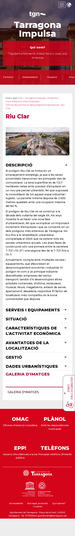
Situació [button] (17, 319)
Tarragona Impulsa (37, 29)
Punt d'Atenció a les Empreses (22, 101)
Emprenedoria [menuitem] (30, 77)
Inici (20, 98)
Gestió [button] (14, 357)
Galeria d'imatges (28, 374)
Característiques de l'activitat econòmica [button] (34, 331)
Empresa (53, 98)
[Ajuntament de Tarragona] (37, 15)
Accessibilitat (16, 503)
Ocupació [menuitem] (52, 77)
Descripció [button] (19, 165)
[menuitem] (36, 392)
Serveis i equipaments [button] (33, 310)
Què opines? (59, 503)
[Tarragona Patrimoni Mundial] (37, 496)
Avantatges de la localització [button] (27, 345)
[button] (68, 5)
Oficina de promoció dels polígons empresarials (32, 105)
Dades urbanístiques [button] (32, 366)
